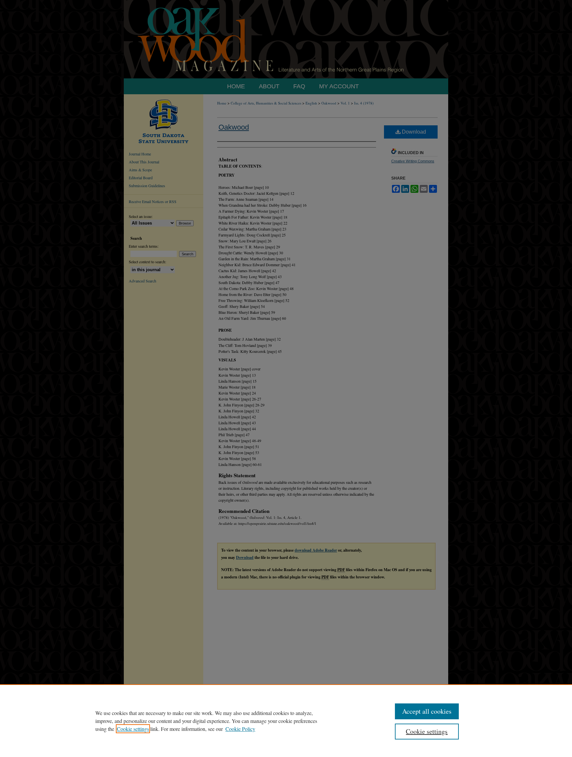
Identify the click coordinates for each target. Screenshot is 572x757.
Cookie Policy (240, 728)
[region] (286, 720)
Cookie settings (133, 728)
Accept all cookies (427, 711)
